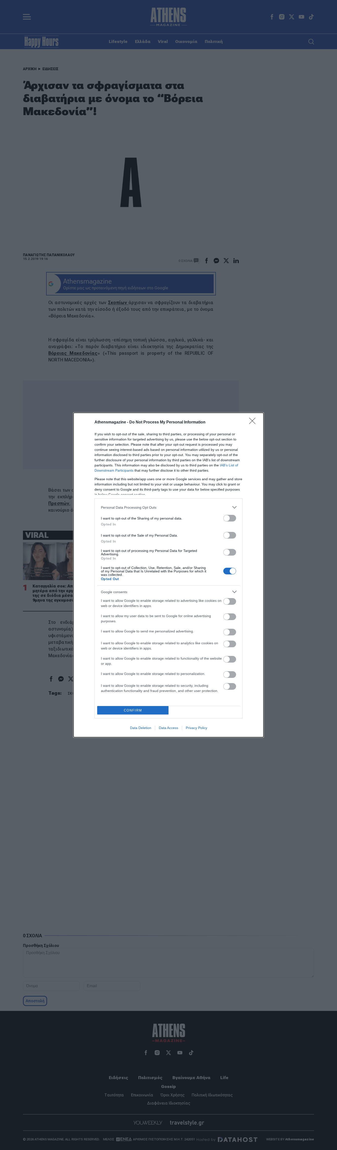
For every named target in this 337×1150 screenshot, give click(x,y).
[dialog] (168, 575)
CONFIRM (133, 710)
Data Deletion (140, 728)
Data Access (168, 728)
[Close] (254, 422)
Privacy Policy (196, 728)
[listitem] (168, 507)
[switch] (229, 518)
